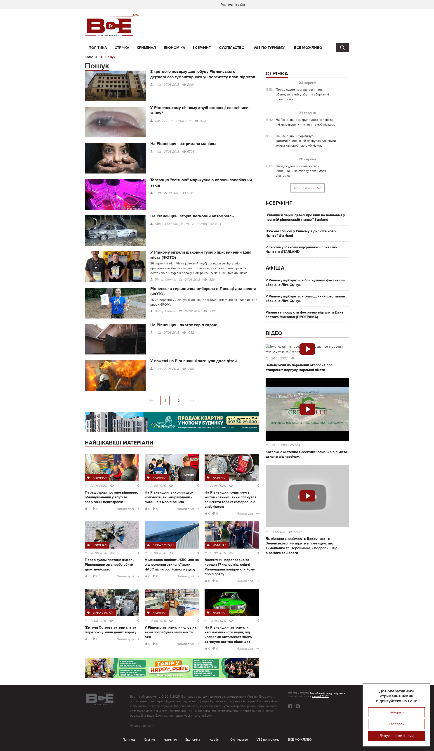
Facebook (396, 724)
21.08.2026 (158, 486)
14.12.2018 (278, 532)
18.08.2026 (158, 621)
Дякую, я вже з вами (397, 736)
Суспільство (231, 47)
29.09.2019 (279, 445)
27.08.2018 (171, 85)
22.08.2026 (98, 486)
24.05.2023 (279, 358)
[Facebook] (290, 706)
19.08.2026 (158, 553)
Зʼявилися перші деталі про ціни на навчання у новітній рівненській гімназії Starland (305, 217)
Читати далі (125, 509)
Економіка (174, 47)
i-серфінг (202, 47)
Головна (91, 57)
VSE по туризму (269, 47)
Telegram (396, 712)
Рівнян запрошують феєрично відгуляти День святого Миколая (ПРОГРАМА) (305, 314)
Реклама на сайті (232, 5)
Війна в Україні (163, 545)
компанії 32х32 (320, 696)
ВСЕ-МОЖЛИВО (308, 47)
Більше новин (304, 188)
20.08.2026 (98, 553)
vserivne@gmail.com (198, 716)
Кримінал (146, 47)
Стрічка (122, 47)
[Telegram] (298, 706)
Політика (98, 47)
